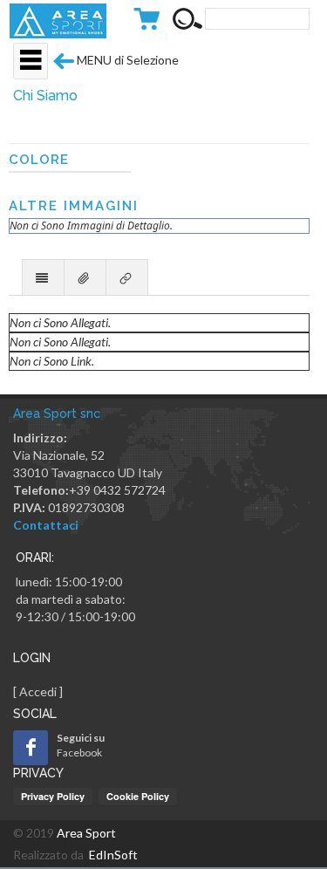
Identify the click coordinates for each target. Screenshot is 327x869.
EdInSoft (113, 854)
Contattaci (45, 524)
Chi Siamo (45, 95)
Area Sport (86, 832)
